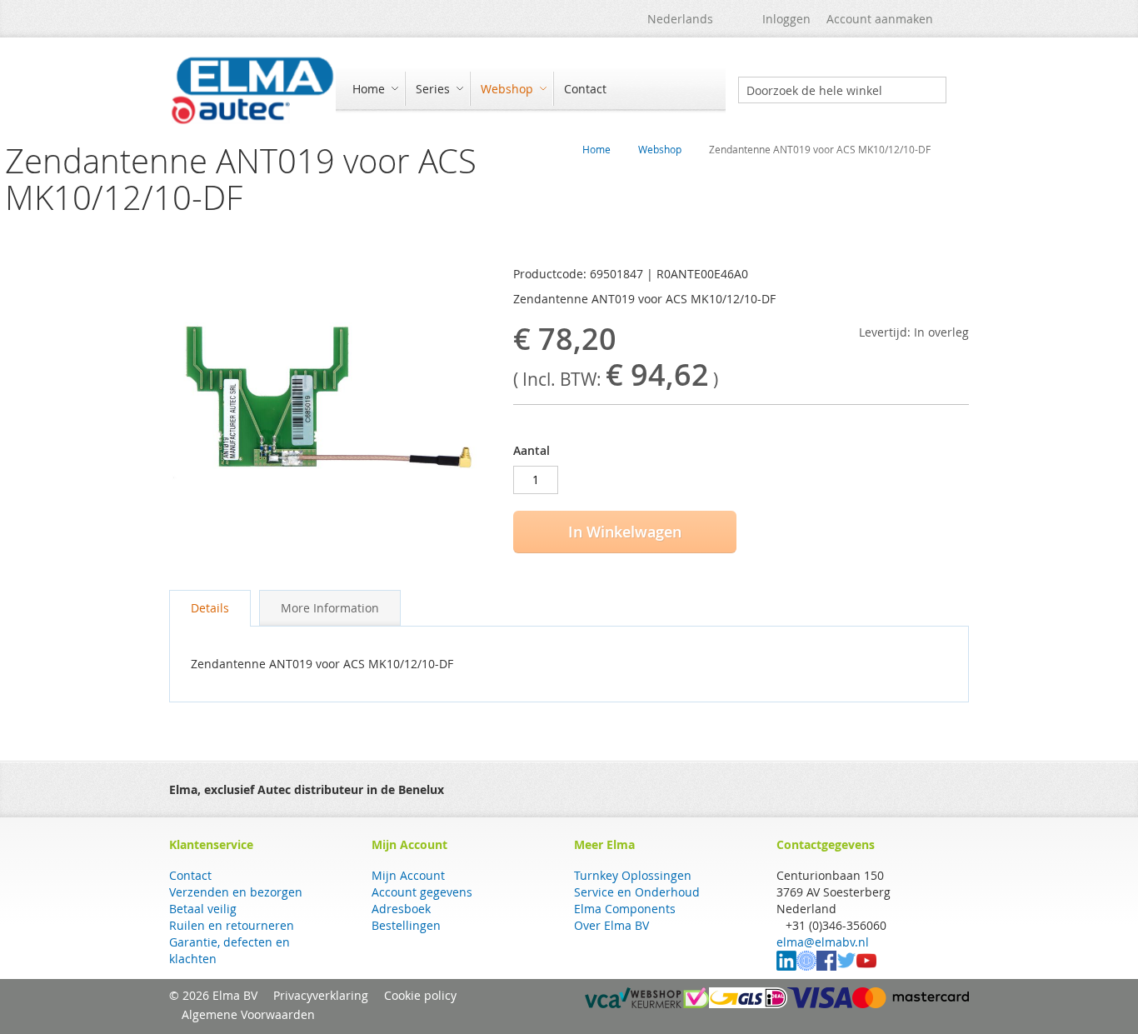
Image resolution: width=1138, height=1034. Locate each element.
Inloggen (786, 19)
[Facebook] (826, 966)
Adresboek (401, 909)
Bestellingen (406, 925)
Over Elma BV (611, 925)
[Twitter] (846, 966)
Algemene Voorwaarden (248, 1014)
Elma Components (625, 909)
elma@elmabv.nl (822, 942)
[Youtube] (866, 966)
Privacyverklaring (320, 995)
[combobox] (842, 90)
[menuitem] (373, 89)
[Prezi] (806, 966)
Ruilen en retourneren (231, 925)
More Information (330, 608)
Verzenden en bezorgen (235, 892)
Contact (190, 875)
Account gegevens (422, 892)
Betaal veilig (203, 909)
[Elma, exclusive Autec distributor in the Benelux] (252, 90)
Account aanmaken (879, 19)
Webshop (659, 149)
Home (596, 149)
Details (210, 608)
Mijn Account (408, 875)
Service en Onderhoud (637, 892)
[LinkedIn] (786, 966)
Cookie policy (420, 995)
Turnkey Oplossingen (632, 875)
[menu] (531, 90)
